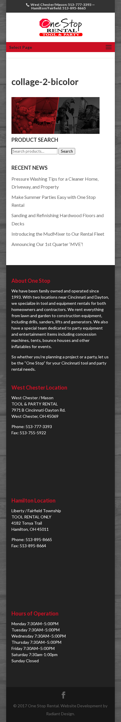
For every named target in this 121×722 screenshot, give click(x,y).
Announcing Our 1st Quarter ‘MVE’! (47, 244)
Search (67, 151)
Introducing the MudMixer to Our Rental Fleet (57, 234)
